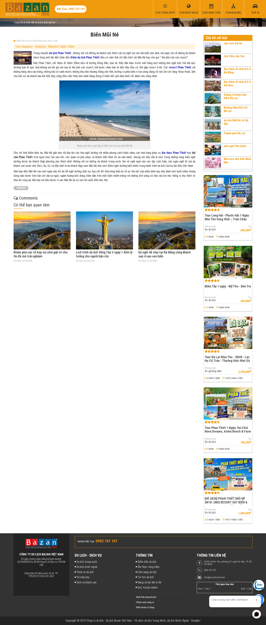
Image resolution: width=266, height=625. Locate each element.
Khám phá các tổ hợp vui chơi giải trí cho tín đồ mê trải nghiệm (41, 254)
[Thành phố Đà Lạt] (213, 137)
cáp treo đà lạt (233, 43)
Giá (249, 226)
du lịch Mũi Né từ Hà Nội (236, 122)
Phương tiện (210, 226)
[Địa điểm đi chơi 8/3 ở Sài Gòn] (213, 85)
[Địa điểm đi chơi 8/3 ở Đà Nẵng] (213, 72)
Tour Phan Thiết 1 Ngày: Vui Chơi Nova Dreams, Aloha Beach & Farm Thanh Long (228, 431)
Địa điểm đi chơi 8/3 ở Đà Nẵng (237, 70)
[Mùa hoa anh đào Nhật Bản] (213, 162)
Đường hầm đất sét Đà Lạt (236, 109)
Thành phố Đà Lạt (234, 133)
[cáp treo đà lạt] (213, 47)
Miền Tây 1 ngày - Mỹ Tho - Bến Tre (228, 286)
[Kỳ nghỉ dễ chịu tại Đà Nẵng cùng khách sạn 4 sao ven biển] (166, 230)
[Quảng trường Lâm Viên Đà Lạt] (213, 98)
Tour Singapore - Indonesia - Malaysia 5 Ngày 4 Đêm (44, 46)
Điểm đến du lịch (24, 41)
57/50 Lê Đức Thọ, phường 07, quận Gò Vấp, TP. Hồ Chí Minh (228, 562)
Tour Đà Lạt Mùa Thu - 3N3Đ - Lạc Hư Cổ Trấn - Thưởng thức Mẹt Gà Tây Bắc (227, 360)
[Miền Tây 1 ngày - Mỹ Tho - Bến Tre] (228, 262)
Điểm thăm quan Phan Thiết (45, 41)
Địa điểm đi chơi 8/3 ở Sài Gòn (237, 83)
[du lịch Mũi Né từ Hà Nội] (213, 124)
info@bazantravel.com (214, 577)
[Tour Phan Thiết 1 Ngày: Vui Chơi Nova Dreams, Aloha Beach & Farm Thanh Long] (228, 403)
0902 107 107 (210, 570)
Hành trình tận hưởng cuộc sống (20, 14)
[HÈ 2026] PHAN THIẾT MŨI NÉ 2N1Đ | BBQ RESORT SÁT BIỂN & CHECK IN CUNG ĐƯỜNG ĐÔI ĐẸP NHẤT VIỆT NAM (227, 504)
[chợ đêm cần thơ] (213, 60)
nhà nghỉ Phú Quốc (235, 146)
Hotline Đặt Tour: (86, 541)
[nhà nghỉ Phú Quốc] (213, 150)
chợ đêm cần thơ (234, 56)
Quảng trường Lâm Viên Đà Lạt (235, 96)
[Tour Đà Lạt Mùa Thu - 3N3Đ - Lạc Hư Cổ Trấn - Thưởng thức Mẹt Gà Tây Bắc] (228, 333)
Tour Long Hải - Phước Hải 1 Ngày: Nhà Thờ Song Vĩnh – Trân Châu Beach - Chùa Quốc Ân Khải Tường (227, 219)
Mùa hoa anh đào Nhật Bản (237, 160)
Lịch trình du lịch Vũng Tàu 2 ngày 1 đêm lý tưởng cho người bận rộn (104, 254)
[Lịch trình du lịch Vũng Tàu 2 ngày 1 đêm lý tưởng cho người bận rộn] (104, 230)
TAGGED (21, 187)
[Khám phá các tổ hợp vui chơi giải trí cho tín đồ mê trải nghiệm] (42, 230)
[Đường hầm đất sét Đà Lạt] (213, 111)
